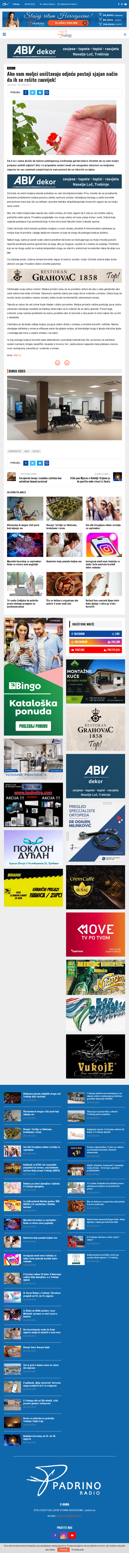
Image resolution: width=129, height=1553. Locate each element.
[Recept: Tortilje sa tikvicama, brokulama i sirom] (12, 1133)
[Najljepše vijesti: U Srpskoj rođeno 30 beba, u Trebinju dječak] (76, 1133)
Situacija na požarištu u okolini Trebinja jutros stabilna (102, 1112)
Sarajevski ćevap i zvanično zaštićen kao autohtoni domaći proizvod (40, 479)
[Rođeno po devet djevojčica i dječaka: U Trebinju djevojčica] (12, 1187)
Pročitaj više (78, 1550)
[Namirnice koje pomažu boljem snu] (12, 1242)
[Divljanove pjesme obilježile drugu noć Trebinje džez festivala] (12, 1098)
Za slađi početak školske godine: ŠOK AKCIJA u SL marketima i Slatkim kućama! (41, 1204)
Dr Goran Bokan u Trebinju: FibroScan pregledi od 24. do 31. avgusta (42, 1294)
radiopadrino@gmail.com (68, 1516)
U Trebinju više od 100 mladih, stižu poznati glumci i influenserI (40, 1402)
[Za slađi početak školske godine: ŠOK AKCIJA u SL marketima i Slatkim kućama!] (12, 1205)
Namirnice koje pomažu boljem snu (64, 561)
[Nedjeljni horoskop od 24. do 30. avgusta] (12, 1440)
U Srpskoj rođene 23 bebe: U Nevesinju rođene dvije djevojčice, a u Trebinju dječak (42, 1276)
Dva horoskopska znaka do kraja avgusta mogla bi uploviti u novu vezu (42, 1331)
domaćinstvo (15, 451)
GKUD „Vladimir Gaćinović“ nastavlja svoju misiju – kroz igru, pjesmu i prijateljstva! (105, 1168)
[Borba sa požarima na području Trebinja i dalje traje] (12, 1422)
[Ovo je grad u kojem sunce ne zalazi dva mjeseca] (12, 1369)
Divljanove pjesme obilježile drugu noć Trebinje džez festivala (42, 1095)
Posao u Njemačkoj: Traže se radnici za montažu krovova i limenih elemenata (105, 1150)
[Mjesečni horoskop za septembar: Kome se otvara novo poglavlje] (12, 1224)
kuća (27, 451)
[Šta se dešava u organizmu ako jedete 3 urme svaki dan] (76, 1206)
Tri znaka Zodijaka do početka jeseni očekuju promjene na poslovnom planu (22, 603)
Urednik (13, 85)
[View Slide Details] (64, 51)
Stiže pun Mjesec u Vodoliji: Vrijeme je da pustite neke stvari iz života (90, 479)
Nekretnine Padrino (68, 4)
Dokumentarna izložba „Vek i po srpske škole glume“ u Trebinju (103, 1256)
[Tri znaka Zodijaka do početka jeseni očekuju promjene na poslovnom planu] (76, 1188)
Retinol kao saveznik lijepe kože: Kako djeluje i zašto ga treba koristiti (102, 603)
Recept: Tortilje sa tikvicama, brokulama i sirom (61, 526)
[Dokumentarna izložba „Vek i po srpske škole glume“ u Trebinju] (76, 1259)
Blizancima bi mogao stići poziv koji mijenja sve (23, 526)
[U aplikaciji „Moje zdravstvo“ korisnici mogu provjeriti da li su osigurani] (12, 1387)
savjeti (36, 451)
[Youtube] (72, 1535)
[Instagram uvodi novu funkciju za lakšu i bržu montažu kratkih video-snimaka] (12, 1259)
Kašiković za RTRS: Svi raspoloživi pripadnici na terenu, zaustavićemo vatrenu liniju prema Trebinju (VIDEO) (41, 1167)
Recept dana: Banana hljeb (36, 1347)
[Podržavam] (57, 363)
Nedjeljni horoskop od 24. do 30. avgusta (39, 1437)
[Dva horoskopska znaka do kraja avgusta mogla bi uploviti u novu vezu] (12, 1333)
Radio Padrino (48, 4)
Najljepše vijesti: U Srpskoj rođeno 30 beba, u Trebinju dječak (105, 1130)
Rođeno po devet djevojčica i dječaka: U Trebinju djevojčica (41, 1185)
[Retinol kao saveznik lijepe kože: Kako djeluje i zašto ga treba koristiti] (76, 1224)
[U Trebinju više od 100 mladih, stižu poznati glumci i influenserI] (12, 1404)
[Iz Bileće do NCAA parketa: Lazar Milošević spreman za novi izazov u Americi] (12, 1314)
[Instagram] (63, 1535)
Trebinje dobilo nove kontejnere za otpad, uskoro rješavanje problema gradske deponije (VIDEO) (104, 1096)
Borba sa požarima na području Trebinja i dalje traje (38, 1419)
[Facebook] (55, 1535)
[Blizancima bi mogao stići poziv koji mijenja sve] (12, 1115)
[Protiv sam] (66, 363)
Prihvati (63, 1549)
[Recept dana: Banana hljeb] (12, 1351)
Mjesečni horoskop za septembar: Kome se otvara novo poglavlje (24, 562)
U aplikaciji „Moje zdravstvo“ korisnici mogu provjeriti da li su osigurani (42, 1384)
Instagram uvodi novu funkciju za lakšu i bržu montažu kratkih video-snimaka (103, 564)
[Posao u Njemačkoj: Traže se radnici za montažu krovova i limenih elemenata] (76, 1151)
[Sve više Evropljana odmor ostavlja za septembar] (12, 1151)
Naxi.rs (17, 355)
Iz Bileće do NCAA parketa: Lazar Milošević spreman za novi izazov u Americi (40, 1313)
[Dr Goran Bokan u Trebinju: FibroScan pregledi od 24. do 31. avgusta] (12, 1297)
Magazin (11, 68)
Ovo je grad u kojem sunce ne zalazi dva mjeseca (41, 1366)
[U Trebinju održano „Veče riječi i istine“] (76, 1241)
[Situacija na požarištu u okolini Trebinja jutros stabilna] (76, 1116)
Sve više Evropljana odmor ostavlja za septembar (103, 526)
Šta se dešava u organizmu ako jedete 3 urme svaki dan (62, 602)
